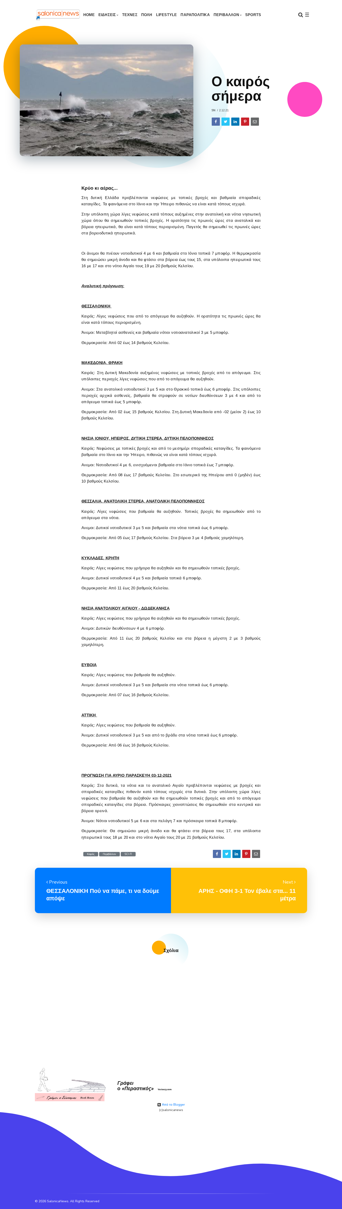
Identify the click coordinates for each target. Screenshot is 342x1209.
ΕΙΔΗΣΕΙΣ (107, 15)
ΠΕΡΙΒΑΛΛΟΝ (226, 15)
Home (89, 15)
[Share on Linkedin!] (235, 122)
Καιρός (90, 854)
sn (213, 110)
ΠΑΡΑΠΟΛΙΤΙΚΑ (195, 15)
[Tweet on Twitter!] (225, 122)
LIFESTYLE (166, 15)
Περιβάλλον (109, 854)
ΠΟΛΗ (146, 15)
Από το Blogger (173, 1104)
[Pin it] (245, 122)
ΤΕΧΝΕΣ (129, 15)
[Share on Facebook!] (216, 122)
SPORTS (253, 15)
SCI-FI (128, 854)
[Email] (255, 122)
